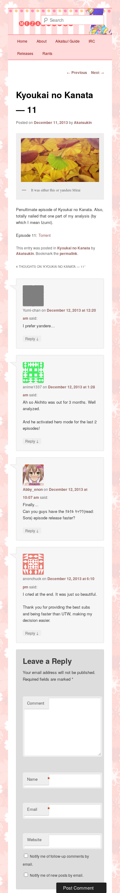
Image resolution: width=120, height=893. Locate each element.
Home (22, 41)
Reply (32, 338)
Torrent (44, 235)
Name (38, 779)
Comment (35, 703)
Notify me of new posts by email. (56, 875)
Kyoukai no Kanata (73, 248)
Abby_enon (33, 489)
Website (34, 839)
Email (38, 809)
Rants (47, 53)
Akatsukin (83, 122)
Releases (25, 53)
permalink (68, 253)
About (41, 41)
